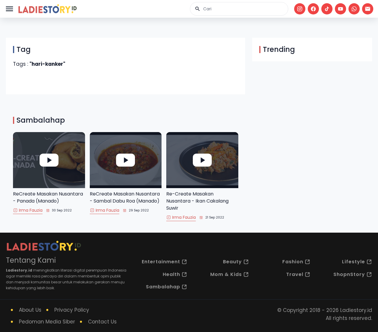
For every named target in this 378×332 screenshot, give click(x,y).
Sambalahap (163, 286)
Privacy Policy (71, 309)
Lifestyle (353, 261)
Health (171, 274)
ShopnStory (349, 274)
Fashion (292, 261)
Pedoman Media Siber (47, 321)
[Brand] (47, 9)
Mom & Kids (226, 274)
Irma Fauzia (31, 210)
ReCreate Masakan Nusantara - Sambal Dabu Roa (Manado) (125, 197)
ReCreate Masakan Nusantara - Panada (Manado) (48, 197)
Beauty (232, 261)
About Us (30, 309)
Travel (294, 274)
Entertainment (161, 261)
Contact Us (102, 321)
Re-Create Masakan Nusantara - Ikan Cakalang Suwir (197, 200)
